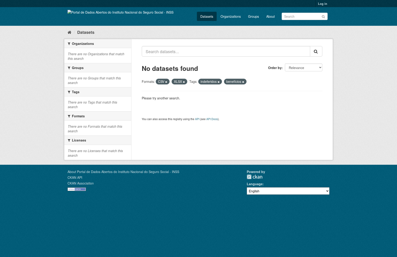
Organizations (231, 16)
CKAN (254, 176)
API (197, 119)
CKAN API (75, 177)
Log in (322, 3)
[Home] (69, 32)
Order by (275, 67)
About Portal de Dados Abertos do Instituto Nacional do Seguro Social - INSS (123, 171)
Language (255, 184)
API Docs (212, 119)
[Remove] (166, 82)
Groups (253, 16)
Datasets (206, 16)
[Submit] (323, 16)
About (270, 16)
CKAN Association (81, 183)
